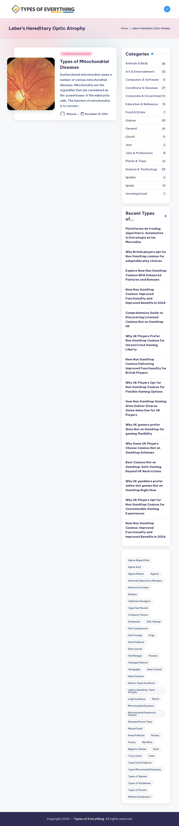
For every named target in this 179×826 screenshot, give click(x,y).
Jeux (129, 145)
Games (131, 120)
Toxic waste (135, 755)
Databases (134, 621)
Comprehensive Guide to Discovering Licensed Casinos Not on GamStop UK (144, 319)
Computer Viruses (138, 614)
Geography (134, 669)
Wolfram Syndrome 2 (139, 796)
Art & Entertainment (140, 72)
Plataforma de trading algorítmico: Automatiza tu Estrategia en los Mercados (144, 235)
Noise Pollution (136, 735)
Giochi (130, 137)
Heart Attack (154, 669)
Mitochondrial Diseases (141, 705)
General (131, 128)
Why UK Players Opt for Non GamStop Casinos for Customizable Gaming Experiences (145, 506)
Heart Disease (136, 676)
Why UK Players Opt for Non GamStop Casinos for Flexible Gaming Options (145, 387)
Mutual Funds (135, 728)
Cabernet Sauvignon (139, 601)
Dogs (152, 635)
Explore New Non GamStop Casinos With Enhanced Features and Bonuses (146, 275)
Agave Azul (134, 567)
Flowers (153, 655)
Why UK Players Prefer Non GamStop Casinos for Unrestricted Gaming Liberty (145, 342)
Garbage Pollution (138, 662)
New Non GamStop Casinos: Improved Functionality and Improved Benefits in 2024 (146, 296)
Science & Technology (141, 169)
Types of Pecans (137, 790)
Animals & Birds (137, 63)
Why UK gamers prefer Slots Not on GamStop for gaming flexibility (145, 429)
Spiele (130, 185)
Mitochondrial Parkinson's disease (142, 713)
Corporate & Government (144, 96)
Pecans (155, 735)
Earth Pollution (136, 642)
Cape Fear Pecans (138, 608)
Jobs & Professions (139, 153)
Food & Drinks (135, 112)
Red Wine (147, 742)
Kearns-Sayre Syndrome (141, 683)
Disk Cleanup (154, 621)
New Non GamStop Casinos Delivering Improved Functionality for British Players (146, 366)
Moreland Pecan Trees (140, 721)
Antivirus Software (138, 587)
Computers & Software (142, 80)
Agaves (155, 573)
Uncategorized (136, 194)
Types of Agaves (137, 776)
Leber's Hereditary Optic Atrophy (141, 690)
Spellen (131, 177)
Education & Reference (142, 104)
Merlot (155, 699)
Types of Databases (139, 783)
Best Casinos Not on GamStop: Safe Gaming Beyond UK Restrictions (143, 466)
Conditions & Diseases (76, 54)
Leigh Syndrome (136, 699)
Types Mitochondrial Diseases (144, 769)
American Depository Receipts (145, 580)
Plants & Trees (136, 161)
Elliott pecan (135, 648)
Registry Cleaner (137, 749)
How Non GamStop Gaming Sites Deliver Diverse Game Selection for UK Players (146, 408)
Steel (156, 749)
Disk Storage (135, 635)
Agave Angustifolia (138, 560)
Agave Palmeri (136, 573)
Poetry (132, 742)
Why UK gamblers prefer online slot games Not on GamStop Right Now (144, 485)
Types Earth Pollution (140, 762)
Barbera (132, 594)
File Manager (135, 655)
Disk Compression (138, 628)
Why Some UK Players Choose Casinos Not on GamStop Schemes (143, 448)
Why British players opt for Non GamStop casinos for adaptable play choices (146, 256)
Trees (151, 755)
